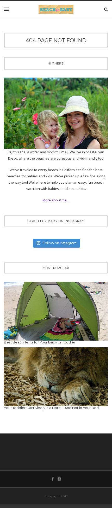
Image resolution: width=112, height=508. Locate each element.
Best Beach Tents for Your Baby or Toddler (39, 342)
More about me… (56, 200)
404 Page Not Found (56, 40)
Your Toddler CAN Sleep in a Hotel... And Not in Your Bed (51, 408)
